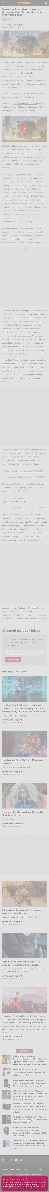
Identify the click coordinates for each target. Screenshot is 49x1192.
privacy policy (8, 1186)
